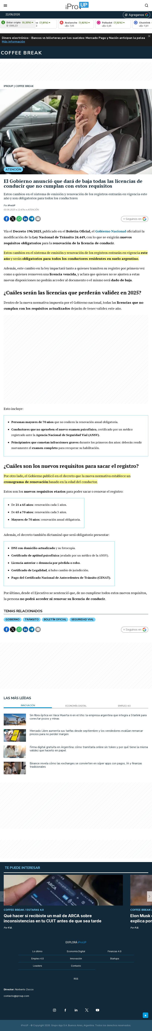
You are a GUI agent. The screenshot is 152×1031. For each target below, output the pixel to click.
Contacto (76, 965)
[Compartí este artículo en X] (13, 219)
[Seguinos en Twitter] (86, 1010)
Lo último (37, 951)
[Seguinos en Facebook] (65, 1010)
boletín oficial (55, 619)
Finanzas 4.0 (114, 951)
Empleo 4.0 (37, 958)
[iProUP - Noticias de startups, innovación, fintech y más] (76, 5)
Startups (114, 958)
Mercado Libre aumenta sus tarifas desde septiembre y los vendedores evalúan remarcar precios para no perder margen (86, 732)
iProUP (11, 205)
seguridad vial (82, 619)
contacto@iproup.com (16, 996)
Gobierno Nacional (110, 231)
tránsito (32, 619)
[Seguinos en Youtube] (97, 1010)
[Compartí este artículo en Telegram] (31, 219)
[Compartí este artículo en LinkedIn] (25, 219)
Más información (13, 42)
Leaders (37, 965)
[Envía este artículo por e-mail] (38, 219)
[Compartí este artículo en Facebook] (6, 219)
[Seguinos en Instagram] (54, 1010)
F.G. (10, 927)
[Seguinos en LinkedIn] (76, 1010)
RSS (76, 978)
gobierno (13, 619)
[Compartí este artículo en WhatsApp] (19, 219)
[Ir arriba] (145, 1015)
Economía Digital (76, 951)
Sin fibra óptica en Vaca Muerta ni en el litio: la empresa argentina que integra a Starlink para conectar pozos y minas (88, 716)
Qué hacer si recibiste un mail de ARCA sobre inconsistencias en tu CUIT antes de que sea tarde (52, 918)
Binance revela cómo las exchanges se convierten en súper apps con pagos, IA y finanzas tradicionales (86, 765)
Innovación (76, 958)
